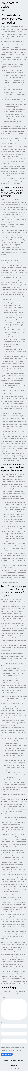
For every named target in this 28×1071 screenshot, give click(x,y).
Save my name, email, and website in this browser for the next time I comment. (13, 1049)
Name (3, 1023)
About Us (13, 1060)
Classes (20, 1060)
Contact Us (14, 1065)
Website (3, 1038)
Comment (4, 997)
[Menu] (3, 10)
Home (6, 1060)
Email (3, 1030)
